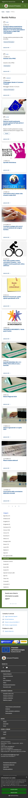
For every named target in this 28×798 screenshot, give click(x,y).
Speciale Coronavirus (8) (8, 573)
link (1, 786)
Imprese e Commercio (8, 696)
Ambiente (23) (6, 518)
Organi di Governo (7, 674)
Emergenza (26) (7, 541)
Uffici (4, 678)
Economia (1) (6, 536)
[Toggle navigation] (3, 6)
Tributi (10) (5, 578)
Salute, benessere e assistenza (12, 711)
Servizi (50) (5, 567)
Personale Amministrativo (9, 685)
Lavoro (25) (5, 547)
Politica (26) (6, 558)
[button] (14, 795)
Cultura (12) (6, 533)
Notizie (7, 117)
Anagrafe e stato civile (8, 693)
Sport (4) (5, 575)
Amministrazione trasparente (10, 775)
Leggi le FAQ (6, 767)
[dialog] (14, 787)
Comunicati (8, 78)
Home (3, 11)
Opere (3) (5, 553)
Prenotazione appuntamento (9, 762)
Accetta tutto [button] (14, 789)
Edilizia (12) (6, 538)
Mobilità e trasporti (7, 700)
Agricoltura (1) (6, 516)
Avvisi (7, 22)
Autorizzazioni (8, 713)
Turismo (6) (5, 581)
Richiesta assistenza (8, 769)
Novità (7, 11)
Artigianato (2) (6, 524)
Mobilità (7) (5, 550)
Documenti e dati (7, 687)
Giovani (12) (6, 544)
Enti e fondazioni (7, 680)
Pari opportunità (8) (7, 555)
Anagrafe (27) (6, 521)
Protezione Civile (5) (8, 561)
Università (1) (6, 584)
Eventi (4, 734)
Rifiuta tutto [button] (14, 792)
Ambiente (7, 709)
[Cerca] (25, 6)
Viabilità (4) (5, 587)
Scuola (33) (5, 564)
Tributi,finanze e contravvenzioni (13, 706)
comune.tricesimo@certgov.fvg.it (11, 754)
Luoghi (4, 732)
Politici (4, 682)
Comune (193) (6, 530)
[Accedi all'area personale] (22, 1)
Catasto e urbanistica (8, 698)
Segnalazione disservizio (8, 765)
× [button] (26, 777)
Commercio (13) (7, 527)
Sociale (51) (6, 570)
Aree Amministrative (8, 676)
